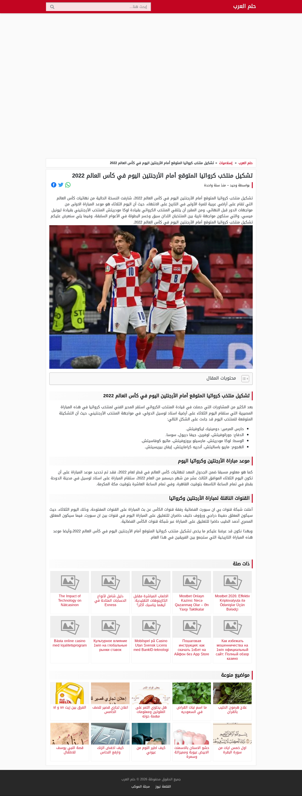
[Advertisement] (151, 86)
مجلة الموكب (140, 786)
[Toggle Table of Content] (243, 378)
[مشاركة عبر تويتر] (60, 184)
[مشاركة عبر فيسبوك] (53, 184)
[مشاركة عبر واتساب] (68, 184)
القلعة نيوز (163, 786)
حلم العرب (244, 6)
